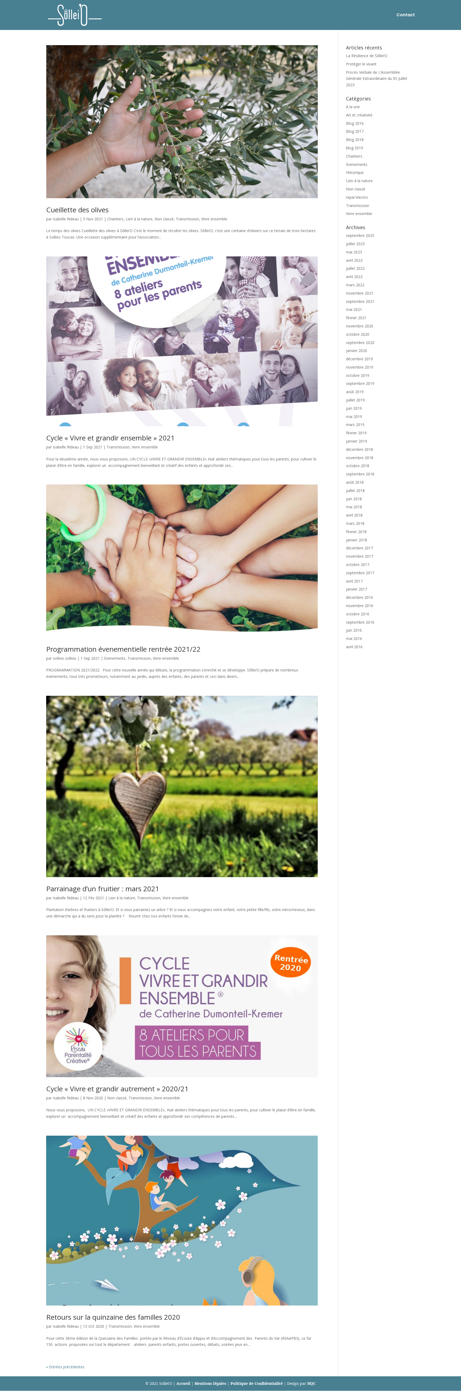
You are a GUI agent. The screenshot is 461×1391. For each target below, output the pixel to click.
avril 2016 (354, 646)
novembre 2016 (359, 605)
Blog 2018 (355, 139)
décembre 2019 (359, 358)
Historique (355, 172)
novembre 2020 (359, 326)
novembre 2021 (359, 293)
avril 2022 (354, 276)
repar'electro (357, 197)
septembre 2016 (360, 622)
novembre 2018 (359, 457)
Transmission (187, 218)
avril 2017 (354, 581)
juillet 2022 (355, 268)
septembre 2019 (360, 383)
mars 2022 (355, 284)
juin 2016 (354, 630)
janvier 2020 (356, 350)
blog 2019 (354, 147)
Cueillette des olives (77, 209)
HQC (311, 1383)
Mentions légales (210, 1383)
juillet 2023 (355, 243)
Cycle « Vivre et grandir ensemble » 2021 (110, 438)
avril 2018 (354, 515)
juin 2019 (354, 408)
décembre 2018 (359, 449)
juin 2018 (354, 498)
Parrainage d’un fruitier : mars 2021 (102, 888)
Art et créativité (359, 115)
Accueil (183, 1383)
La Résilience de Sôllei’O (366, 55)
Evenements (114, 658)
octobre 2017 (357, 564)
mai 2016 (354, 638)
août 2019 (355, 391)
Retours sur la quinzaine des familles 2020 (113, 1317)
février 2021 (356, 317)
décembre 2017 (359, 547)
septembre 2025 (360, 235)
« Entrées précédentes (65, 1366)
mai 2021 (354, 309)
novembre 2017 (359, 556)
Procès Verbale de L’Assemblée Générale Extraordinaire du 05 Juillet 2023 (376, 79)
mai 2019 (354, 416)
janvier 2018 (356, 539)
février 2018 (356, 531)
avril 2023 (354, 260)
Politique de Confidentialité (256, 1383)
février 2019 (356, 432)
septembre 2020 (360, 342)
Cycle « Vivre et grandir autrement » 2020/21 (117, 1088)
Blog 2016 (355, 123)
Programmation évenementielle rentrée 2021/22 (123, 649)
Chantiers (115, 218)
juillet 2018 (355, 490)
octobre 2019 (357, 375)
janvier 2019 (356, 441)
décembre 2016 (359, 597)
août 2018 (355, 482)
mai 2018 (354, 506)
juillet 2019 (355, 400)
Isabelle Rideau (66, 218)
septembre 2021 (360, 301)
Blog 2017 (355, 131)
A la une (353, 106)
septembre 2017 (360, 572)
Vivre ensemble (214, 218)
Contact (405, 15)
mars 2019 (355, 424)
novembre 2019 (359, 367)
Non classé (164, 218)
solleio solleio (64, 658)
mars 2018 (355, 523)
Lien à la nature (139, 218)
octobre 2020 (357, 334)
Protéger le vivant (361, 64)
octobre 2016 (357, 613)
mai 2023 (354, 252)
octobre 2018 (357, 465)
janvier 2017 (356, 589)
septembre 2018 (360, 473)
